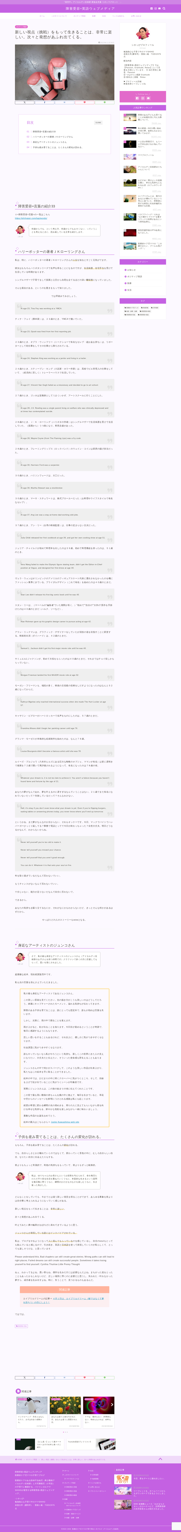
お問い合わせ (136, 16)
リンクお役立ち (118, 16)
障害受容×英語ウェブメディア (90, 8)
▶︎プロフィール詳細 (133, 82)
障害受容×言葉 (22, 1326)
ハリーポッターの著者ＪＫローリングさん (53, 137)
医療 (94, 16)
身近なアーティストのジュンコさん (50, 142)
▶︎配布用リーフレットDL (135, 84)
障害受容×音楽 (144, 314)
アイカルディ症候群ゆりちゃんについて (73, 1504)
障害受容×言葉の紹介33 (44, 131)
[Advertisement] (64, 178)
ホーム (42, 16)
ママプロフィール (72, 1479)
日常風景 (155, 308)
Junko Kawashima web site (65, 1122)
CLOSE (98, 122)
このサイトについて (59, 16)
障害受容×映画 (146, 311)
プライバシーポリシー (98, 1491)
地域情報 (145, 308)
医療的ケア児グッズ (132, 308)
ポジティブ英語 (80, 16)
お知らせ (131, 270)
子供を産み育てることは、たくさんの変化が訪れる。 (58, 147)
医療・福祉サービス (73, 1514)
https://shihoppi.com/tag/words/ (31, 218)
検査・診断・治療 (131, 311)
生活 (104, 16)
